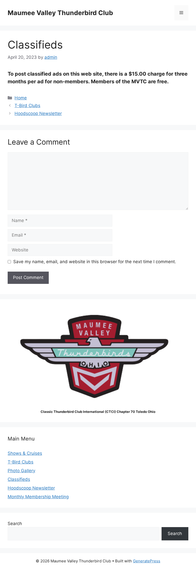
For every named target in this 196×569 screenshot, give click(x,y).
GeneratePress (146, 561)
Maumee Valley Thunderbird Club (60, 13)
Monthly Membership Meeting (38, 496)
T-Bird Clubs (27, 105)
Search (15, 523)
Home (21, 97)
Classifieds (19, 479)
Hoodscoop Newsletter (38, 113)
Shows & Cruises (25, 453)
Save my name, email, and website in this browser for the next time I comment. (94, 261)
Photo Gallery (21, 470)
